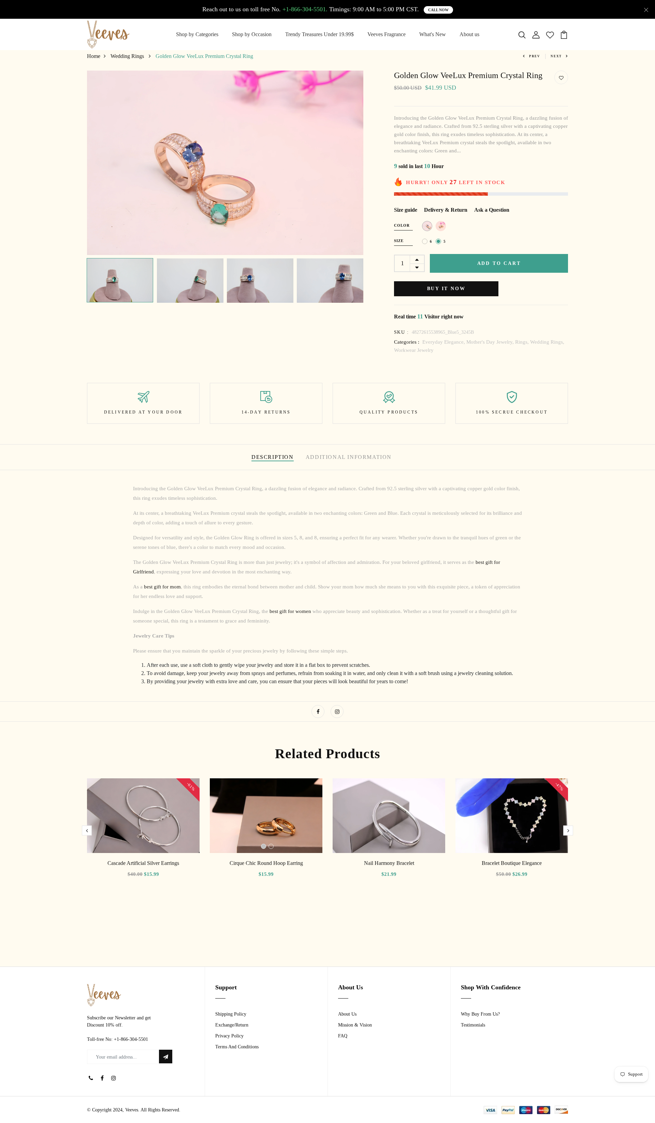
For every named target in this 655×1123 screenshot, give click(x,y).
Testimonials (473, 1025)
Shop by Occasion (252, 34)
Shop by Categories (197, 34)
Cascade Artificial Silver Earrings (143, 863)
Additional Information (349, 457)
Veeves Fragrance (386, 34)
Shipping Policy (230, 1014)
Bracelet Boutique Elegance (512, 863)
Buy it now (446, 288)
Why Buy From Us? (480, 1014)
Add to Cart (499, 263)
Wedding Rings (128, 56)
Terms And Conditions (237, 1046)
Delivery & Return (445, 210)
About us (469, 34)
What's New (432, 34)
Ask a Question (491, 210)
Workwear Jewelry (414, 350)
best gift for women (290, 611)
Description (272, 457)
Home (93, 56)
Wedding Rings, (547, 342)
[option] (225, 163)
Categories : (406, 342)
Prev (534, 56)
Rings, (522, 342)
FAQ (342, 1035)
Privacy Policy (229, 1035)
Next (556, 56)
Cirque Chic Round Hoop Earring (266, 863)
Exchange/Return (231, 1025)
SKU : (401, 332)
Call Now (438, 10)
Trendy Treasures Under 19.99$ (319, 34)
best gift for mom (162, 586)
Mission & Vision (355, 1025)
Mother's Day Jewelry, (490, 342)
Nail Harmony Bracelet (389, 863)
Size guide (405, 210)
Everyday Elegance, (444, 342)
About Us (347, 1014)
